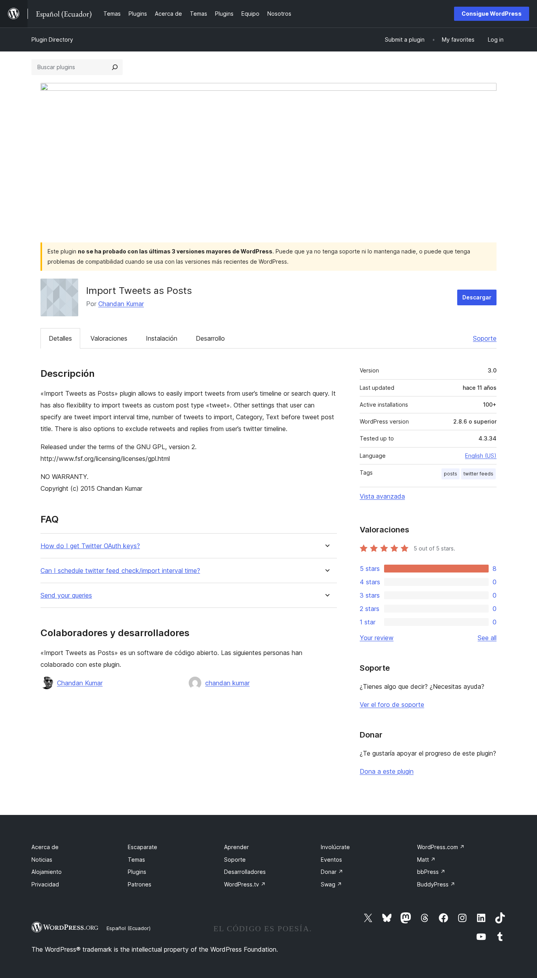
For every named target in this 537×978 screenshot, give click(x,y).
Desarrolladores (245, 871)
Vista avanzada (382, 496)
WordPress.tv (245, 884)
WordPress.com (441, 847)
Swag (331, 884)
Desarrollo (210, 338)
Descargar (476, 297)
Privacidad (45, 884)
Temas (136, 859)
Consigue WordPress (492, 13)
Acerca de (45, 847)
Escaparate (142, 847)
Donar (332, 871)
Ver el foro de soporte (392, 704)
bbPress (431, 871)
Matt (426, 859)
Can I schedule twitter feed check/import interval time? (120, 570)
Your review (377, 638)
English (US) (481, 455)
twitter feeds (478, 474)
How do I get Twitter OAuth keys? (90, 546)
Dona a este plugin (387, 771)
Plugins (137, 871)
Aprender (236, 847)
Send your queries (66, 595)
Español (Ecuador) (129, 928)
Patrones (139, 884)
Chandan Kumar (121, 304)
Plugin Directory (52, 39)
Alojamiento (46, 871)
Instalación (161, 338)
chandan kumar (227, 683)
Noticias (41, 859)
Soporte (485, 338)
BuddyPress (436, 884)
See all (487, 638)
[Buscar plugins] (115, 67)
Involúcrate (335, 847)
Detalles (60, 338)
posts (450, 474)
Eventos (331, 859)
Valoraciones (108, 338)
